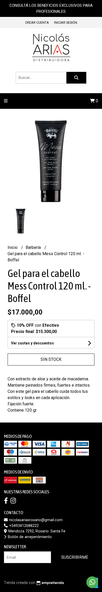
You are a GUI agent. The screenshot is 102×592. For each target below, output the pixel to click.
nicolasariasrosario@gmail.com (35, 520)
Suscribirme (74, 557)
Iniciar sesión (65, 22)
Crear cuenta (37, 22)
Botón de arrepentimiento (29, 537)
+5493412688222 (23, 526)
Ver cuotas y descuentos (32, 343)
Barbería (34, 247)
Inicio (13, 247)
